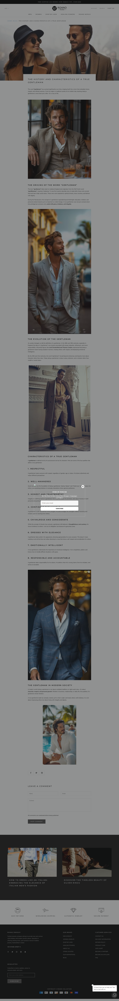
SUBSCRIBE (59, 508)
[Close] (83, 486)
